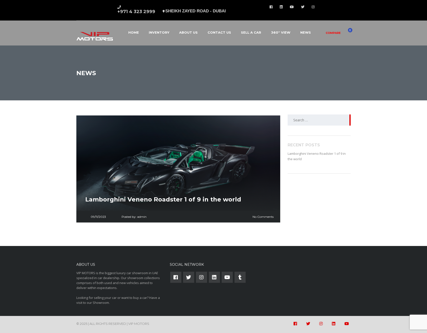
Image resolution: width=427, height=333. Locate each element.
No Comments (263, 217)
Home (133, 32)
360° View (280, 32)
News (305, 32)
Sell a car (251, 32)
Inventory (159, 32)
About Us (188, 32)
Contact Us (219, 32)
